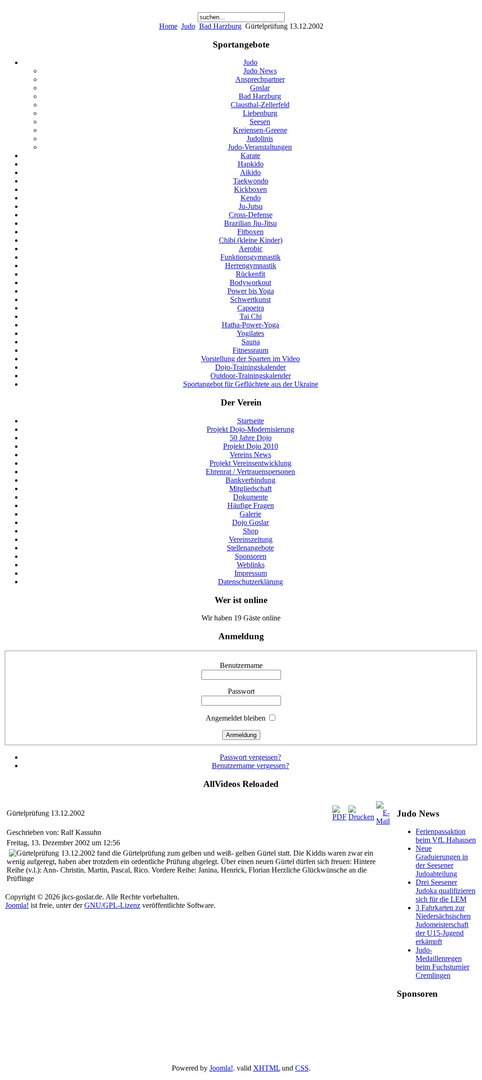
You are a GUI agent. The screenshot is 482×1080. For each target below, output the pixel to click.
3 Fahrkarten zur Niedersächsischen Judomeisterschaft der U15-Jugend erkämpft (443, 924)
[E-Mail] (383, 821)
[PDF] (339, 817)
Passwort (241, 691)
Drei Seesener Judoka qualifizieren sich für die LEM (445, 890)
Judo (188, 26)
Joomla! (17, 905)
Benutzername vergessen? (250, 766)
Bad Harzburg (220, 26)
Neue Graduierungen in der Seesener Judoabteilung (442, 861)
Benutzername (241, 665)
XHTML (266, 1068)
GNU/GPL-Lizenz (112, 905)
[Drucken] (361, 817)
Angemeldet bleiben (235, 718)
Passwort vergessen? (250, 757)
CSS (302, 1068)
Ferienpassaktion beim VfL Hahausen (446, 835)
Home (168, 26)
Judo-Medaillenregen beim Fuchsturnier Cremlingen (442, 962)
